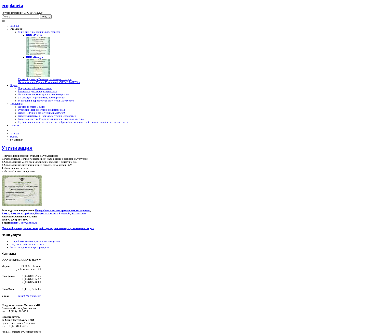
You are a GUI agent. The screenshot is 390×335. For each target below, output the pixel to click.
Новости (15, 125)
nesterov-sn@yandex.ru (23, 222)
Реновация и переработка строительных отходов (46, 100)
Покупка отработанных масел (35, 88)
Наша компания (49, 82)
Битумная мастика (51, 119)
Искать (45, 16)
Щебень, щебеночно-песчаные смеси (73, 122)
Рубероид (41, 109)
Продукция (16, 103)
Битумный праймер (47, 116)
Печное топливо (32, 106)
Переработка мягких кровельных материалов (43, 94)
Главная (14, 25)
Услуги (13, 85)
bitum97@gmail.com (29, 296)
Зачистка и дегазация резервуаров (37, 91)
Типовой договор (45, 79)
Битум (41, 112)
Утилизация (41, 97)
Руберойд (64, 213)
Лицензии (39, 32)
